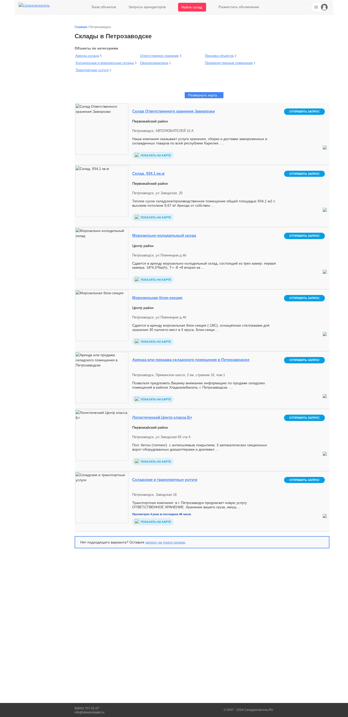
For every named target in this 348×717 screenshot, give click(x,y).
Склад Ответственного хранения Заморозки (173, 111)
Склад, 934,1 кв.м (148, 173)
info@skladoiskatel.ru (89, 712)
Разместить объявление (239, 7)
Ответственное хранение (159, 56)
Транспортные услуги (92, 70)
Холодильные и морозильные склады (104, 63)
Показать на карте (155, 155)
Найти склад (191, 7)
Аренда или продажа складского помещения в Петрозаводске (190, 359)
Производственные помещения (229, 63)
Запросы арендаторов (147, 7)
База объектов (104, 7)
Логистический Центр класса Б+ (162, 417)
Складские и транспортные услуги (164, 479)
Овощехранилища (154, 63)
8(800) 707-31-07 (87, 708)
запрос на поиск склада (165, 542)
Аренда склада (87, 56)
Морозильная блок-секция (157, 297)
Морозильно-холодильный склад (164, 235)
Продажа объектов (219, 56)
